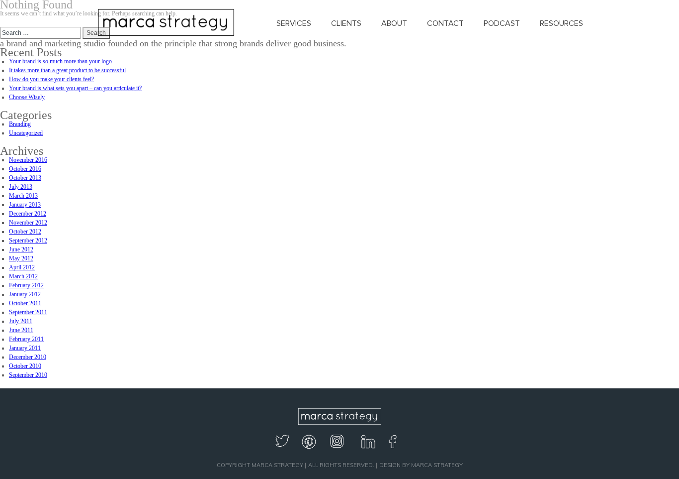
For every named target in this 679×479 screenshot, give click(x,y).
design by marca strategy (421, 465)
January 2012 (25, 294)
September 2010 (28, 374)
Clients (346, 23)
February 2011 (26, 339)
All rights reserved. (341, 465)
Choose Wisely (27, 97)
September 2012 (28, 240)
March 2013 (23, 195)
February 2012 (26, 285)
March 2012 (23, 276)
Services (293, 23)
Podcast (502, 23)
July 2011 (20, 321)
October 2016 (25, 168)
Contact (445, 23)
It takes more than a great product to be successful (67, 70)
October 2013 (25, 177)
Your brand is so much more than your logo (60, 61)
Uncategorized (26, 132)
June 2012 (21, 249)
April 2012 (22, 267)
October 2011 (25, 303)
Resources (561, 23)
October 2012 (25, 231)
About (394, 23)
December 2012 (27, 213)
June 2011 (21, 330)
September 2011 (28, 312)
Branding (20, 123)
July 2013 (20, 186)
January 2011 (25, 348)
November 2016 (28, 159)
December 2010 (27, 357)
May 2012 (21, 258)
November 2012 (28, 222)
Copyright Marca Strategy (260, 465)
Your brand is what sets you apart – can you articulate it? (75, 88)
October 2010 (25, 365)
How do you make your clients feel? (51, 79)
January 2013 (25, 204)
